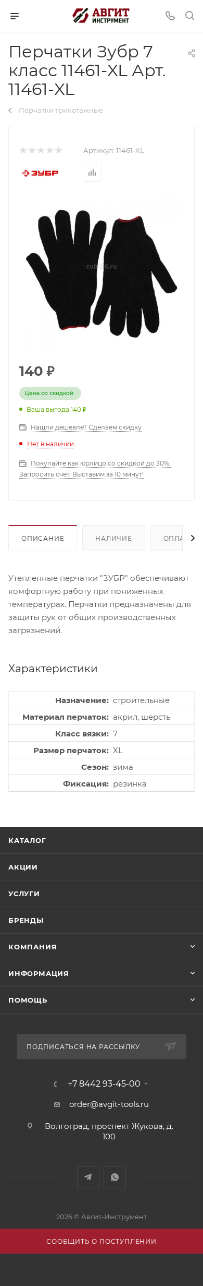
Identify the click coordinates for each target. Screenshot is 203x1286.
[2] (31, 150)
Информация (38, 973)
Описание (42, 538)
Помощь (27, 1000)
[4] (49, 150)
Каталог (27, 840)
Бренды (26, 920)
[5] (58, 150)
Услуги (24, 893)
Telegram (88, 1177)
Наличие (113, 538)
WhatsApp (115, 1177)
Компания (32, 947)
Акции (23, 867)
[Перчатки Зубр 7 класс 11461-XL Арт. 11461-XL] (101, 273)
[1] (22, 150)
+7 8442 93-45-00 (104, 1084)
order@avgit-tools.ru (109, 1104)
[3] (40, 150)
